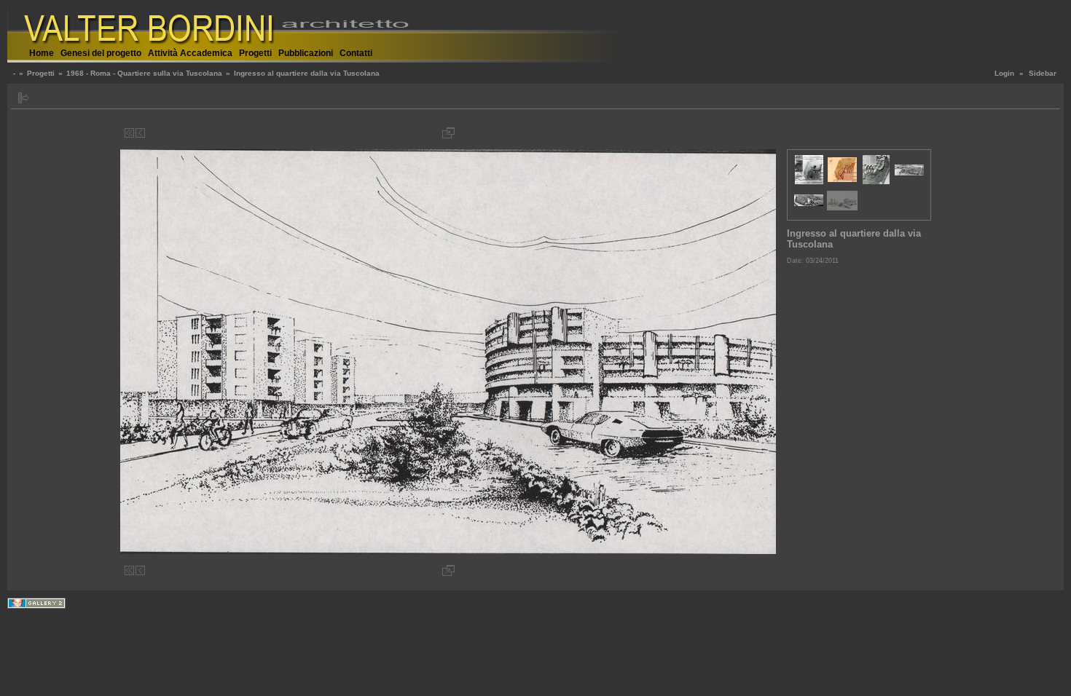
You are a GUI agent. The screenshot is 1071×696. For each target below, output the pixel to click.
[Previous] (140, 132)
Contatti (356, 53)
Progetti (255, 53)
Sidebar (1042, 73)
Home (41, 53)
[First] (129, 132)
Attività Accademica (190, 53)
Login (1004, 73)
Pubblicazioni (305, 53)
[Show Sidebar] (23, 97)
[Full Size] (448, 132)
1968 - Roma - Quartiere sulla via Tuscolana (144, 73)
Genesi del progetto (100, 53)
